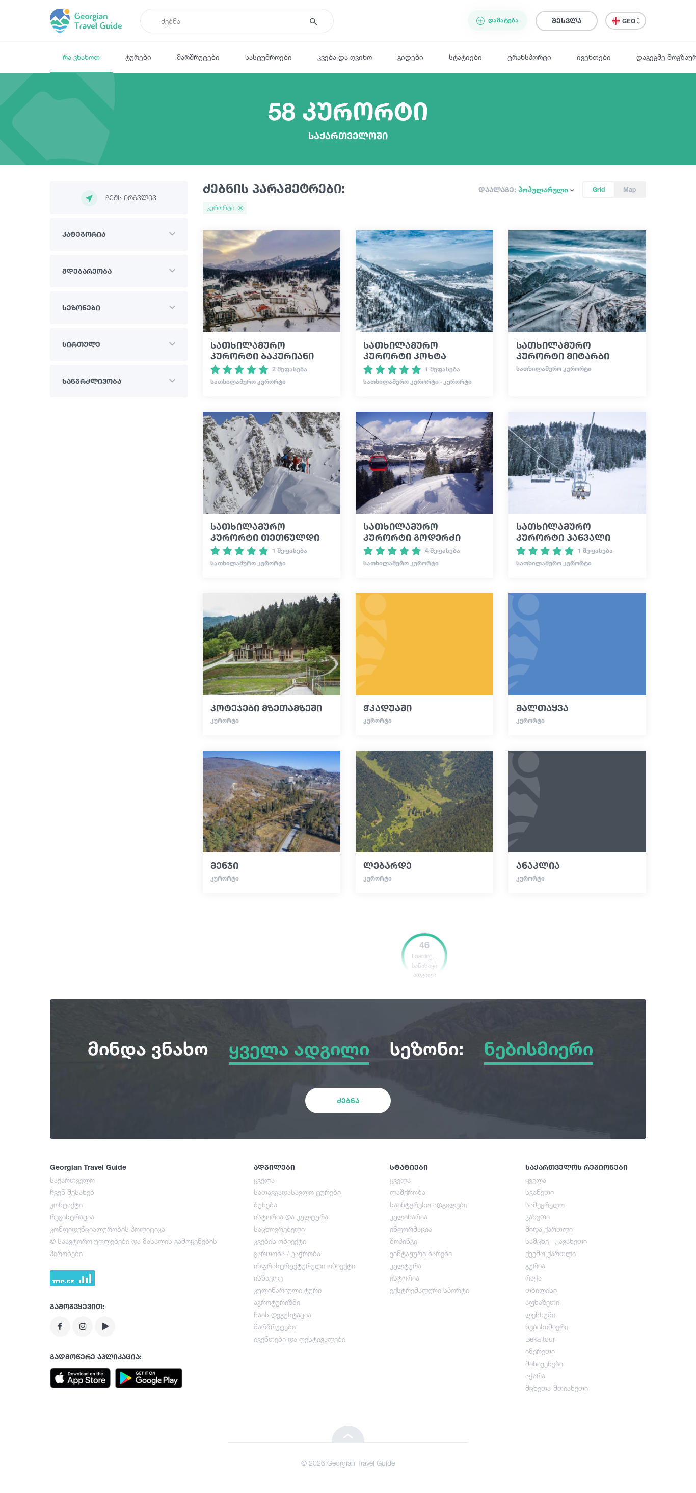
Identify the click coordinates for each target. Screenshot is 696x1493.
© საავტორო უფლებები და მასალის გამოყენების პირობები (133, 1247)
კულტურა (405, 1265)
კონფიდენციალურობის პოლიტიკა (107, 1228)
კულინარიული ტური (288, 1290)
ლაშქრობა (407, 1192)
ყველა (264, 1180)
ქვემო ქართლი (550, 1253)
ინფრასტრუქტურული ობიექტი (304, 1265)
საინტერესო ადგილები (428, 1204)
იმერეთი (540, 1351)
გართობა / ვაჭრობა (287, 1253)
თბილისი (541, 1290)
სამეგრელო (545, 1204)
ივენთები (594, 56)
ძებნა (348, 1100)
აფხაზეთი (542, 1302)
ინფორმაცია (411, 1228)
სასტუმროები (268, 56)
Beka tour (540, 1339)
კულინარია (408, 1216)
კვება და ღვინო (344, 56)
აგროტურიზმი (277, 1302)
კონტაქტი (66, 1204)
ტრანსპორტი (529, 56)
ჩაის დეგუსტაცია (282, 1314)
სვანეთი (539, 1192)
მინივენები (544, 1363)
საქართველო (72, 1180)
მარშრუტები (198, 56)
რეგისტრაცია (72, 1216)
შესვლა (566, 20)
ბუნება (265, 1204)
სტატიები (465, 56)
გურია (535, 1265)
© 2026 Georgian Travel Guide (348, 1463)
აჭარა (535, 1375)
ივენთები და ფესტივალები (299, 1339)
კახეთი (537, 1216)
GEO (629, 21)
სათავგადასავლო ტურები (297, 1192)
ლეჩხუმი (540, 1314)
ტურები (138, 56)
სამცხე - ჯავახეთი (556, 1241)
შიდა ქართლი (549, 1228)
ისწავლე (268, 1277)
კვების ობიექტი (280, 1241)
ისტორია (404, 1277)
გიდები (410, 56)
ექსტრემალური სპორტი (429, 1290)
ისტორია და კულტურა (291, 1216)
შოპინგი (403, 1241)
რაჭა (533, 1277)
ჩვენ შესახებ (72, 1192)
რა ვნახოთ (81, 56)
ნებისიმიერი (546, 1326)
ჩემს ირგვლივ (130, 197)
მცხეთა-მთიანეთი (556, 1387)
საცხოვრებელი (279, 1228)
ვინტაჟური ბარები (421, 1253)
